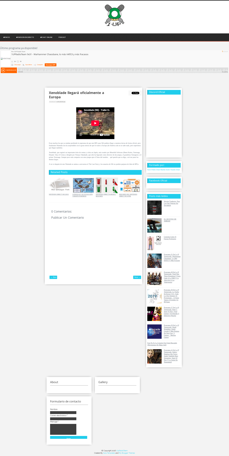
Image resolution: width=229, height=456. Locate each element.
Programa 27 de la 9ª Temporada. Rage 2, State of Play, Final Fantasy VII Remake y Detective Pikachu (171, 311)
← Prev (54, 277)
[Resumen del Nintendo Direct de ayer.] (130, 192)
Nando (173, 170)
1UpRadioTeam (122, 451)
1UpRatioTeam (60, 101)
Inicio (7, 37)
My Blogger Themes (127, 453)
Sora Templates (109, 453)
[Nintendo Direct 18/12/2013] (60, 192)
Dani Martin (160, 170)
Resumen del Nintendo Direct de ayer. (128, 195)
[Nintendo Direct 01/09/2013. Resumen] (107, 192)
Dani (178, 170)
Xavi (149, 170)
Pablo (153, 170)
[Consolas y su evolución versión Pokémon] (83, 192)
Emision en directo (26, 37)
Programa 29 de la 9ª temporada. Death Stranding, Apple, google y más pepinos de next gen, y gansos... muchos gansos (171, 331)
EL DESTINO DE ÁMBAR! (170, 220)
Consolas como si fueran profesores (170, 238)
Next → (137, 277)
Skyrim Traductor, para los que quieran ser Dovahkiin (172, 203)
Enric (168, 170)
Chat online (47, 37)
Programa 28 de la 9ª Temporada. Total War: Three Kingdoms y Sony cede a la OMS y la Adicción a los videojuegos (172, 277)
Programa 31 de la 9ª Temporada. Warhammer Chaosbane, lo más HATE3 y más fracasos (172, 257)
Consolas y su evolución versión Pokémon (82, 195)
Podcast (62, 37)
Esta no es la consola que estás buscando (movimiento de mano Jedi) (162, 344)
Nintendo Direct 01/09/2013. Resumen (106, 195)
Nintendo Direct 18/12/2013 (59, 194)
